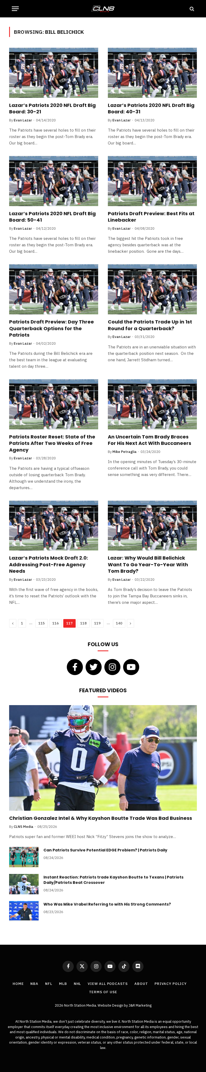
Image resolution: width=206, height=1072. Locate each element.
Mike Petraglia (124, 451)
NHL (77, 983)
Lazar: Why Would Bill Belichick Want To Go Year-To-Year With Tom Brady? (148, 564)
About (141, 983)
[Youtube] (131, 667)
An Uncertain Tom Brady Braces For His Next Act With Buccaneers (149, 440)
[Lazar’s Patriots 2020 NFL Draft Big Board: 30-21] (53, 73)
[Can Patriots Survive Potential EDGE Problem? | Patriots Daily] (24, 857)
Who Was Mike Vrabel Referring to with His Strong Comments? (107, 904)
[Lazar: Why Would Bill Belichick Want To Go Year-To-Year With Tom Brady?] (152, 526)
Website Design (111, 1005)
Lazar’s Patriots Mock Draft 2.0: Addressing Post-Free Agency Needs (48, 564)
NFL (48, 983)
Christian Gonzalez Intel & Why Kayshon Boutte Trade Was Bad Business (100, 818)
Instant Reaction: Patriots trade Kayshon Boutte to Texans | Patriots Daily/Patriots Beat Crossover (113, 879)
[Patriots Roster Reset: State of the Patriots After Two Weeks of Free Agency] (53, 404)
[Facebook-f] (75, 667)
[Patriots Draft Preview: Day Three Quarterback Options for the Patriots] (53, 289)
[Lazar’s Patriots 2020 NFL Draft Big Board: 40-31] (152, 73)
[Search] (191, 9)
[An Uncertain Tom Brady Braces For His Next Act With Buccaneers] (152, 404)
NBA (34, 983)
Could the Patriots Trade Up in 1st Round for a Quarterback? (150, 325)
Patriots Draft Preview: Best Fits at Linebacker (151, 216)
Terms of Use (103, 992)
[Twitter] (94, 667)
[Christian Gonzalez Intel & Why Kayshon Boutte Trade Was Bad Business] (103, 758)
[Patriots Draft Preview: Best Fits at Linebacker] (152, 181)
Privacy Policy (170, 983)
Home (18, 983)
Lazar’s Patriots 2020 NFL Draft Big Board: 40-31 (151, 108)
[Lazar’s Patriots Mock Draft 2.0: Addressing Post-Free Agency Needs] (53, 526)
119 (97, 623)
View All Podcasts (107, 983)
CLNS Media (23, 826)
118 (83, 623)
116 (55, 623)
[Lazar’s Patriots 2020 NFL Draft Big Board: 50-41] (53, 181)
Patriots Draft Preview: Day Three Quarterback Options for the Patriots (51, 328)
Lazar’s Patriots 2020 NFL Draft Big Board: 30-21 (52, 108)
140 (119, 623)
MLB (63, 983)
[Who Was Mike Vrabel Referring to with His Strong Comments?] (24, 911)
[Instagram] (112, 667)
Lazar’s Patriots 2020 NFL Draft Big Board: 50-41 (52, 216)
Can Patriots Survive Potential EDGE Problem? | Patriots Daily (105, 850)
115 (41, 623)
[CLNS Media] (103, 8)
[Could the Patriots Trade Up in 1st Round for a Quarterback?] (152, 289)
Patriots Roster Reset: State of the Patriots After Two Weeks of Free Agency (52, 443)
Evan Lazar (23, 120)
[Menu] (15, 9)
